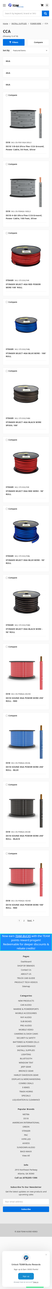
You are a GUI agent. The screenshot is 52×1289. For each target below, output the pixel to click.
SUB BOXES (26, 1021)
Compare (38, 42)
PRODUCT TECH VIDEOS (26, 982)
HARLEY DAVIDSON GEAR (26, 1075)
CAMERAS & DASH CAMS (26, 1033)
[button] (14, 42)
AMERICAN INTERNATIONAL (26, 1122)
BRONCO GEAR (26, 1070)
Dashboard (26, 961)
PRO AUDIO (26, 1025)
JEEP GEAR (26, 1066)
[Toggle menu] (4, 5)
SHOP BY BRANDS (26, 965)
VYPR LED (26, 1139)
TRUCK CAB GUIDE (26, 978)
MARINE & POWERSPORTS (26, 1009)
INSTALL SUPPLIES (26, 1050)
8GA (8, 61)
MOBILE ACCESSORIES (26, 1013)
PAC (26, 1134)
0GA (8, 84)
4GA (8, 72)
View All (26, 1155)
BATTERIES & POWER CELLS (26, 1042)
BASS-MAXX (26, 1151)
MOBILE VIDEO (26, 1029)
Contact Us (26, 969)
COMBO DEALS (26, 1083)
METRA (26, 1114)
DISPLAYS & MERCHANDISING (26, 1079)
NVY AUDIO (26, 1017)
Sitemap (26, 986)
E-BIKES (26, 1087)
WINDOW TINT (26, 1062)
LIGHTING (26, 1054)
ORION (26, 1126)
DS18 (26, 1118)
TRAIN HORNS (26, 1091)
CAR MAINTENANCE (26, 1046)
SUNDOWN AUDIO (26, 1147)
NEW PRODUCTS (26, 1000)
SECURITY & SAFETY (26, 1037)
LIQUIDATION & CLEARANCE (26, 1099)
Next (29, 920)
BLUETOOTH (26, 1058)
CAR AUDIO (26, 1004)
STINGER (26, 1130)
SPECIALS (26, 1095)
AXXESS (26, 1143)
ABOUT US (26, 973)
